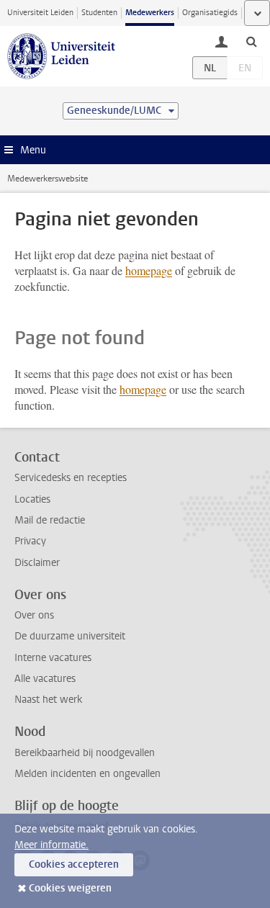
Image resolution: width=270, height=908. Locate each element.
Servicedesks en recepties (70, 478)
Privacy (30, 541)
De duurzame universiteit (69, 636)
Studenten (99, 12)
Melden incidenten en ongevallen (87, 774)
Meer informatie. (51, 845)
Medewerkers (149, 12)
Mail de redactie (49, 520)
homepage (148, 270)
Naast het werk (48, 699)
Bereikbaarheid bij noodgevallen (84, 753)
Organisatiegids (210, 12)
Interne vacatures (52, 658)
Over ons (34, 615)
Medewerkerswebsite (47, 178)
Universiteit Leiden (40, 12)
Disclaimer (37, 563)
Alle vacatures (45, 679)
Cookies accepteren (74, 864)
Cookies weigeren (70, 888)
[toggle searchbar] (251, 41)
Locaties (32, 499)
